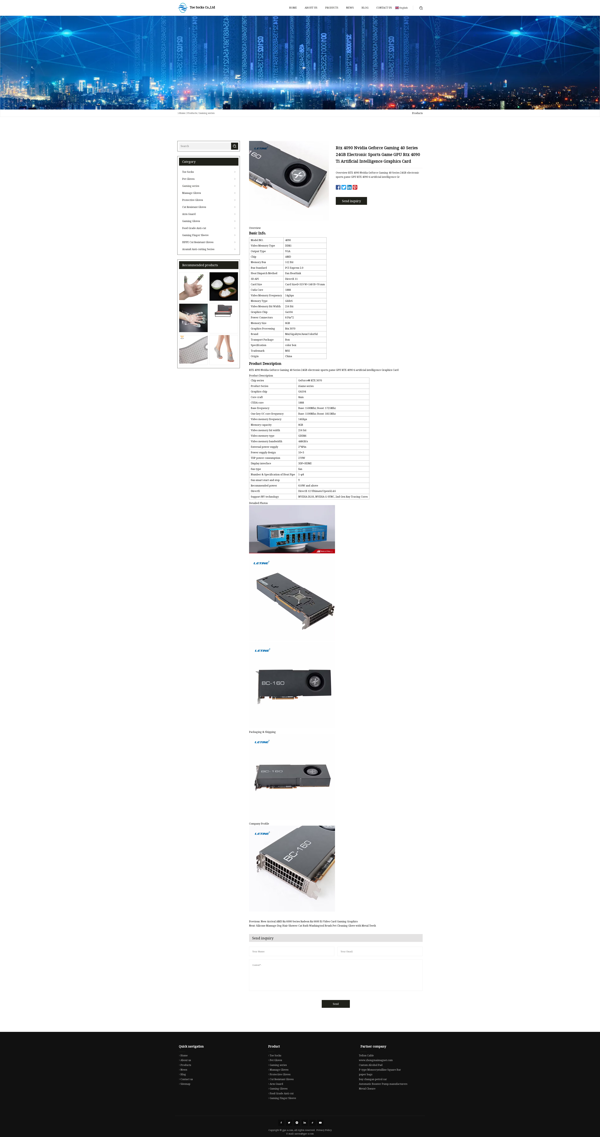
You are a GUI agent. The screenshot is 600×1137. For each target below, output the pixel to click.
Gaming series (207, 113)
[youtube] (320, 1123)
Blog (365, 7)
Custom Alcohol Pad (370, 1065)
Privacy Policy (324, 1130)
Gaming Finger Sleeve (195, 235)
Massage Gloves (191, 193)
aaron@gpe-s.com (304, 1133)
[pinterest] (297, 1123)
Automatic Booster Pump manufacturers (383, 1084)
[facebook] (281, 1123)
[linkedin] (305, 1123)
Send (336, 1004)
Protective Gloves (192, 200)
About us (311, 7)
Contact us (384, 7)
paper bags (365, 1074)
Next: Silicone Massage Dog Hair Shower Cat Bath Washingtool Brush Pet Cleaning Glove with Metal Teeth (312, 925)
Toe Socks (188, 172)
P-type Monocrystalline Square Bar (380, 1069)
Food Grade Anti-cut (194, 228)
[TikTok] (312, 1123)
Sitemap (185, 1084)
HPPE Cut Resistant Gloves (197, 242)
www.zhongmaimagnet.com (376, 1060)
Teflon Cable (366, 1055)
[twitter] (289, 1123)
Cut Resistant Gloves (194, 207)
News (350, 7)
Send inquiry (351, 201)
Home (293, 7)
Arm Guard (189, 214)
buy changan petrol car (373, 1079)
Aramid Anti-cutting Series (198, 249)
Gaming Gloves (191, 221)
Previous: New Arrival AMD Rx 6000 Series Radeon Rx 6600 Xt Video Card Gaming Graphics (303, 921)
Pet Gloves (188, 179)
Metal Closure (367, 1088)
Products (331, 7)
